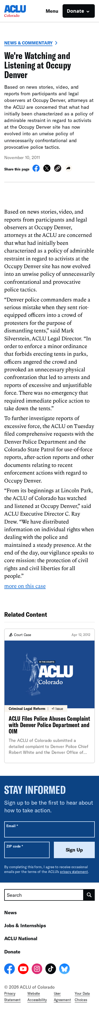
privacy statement (74, 872)
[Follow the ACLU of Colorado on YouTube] (23, 969)
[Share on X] (46, 170)
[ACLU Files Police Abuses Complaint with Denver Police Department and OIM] (49, 696)
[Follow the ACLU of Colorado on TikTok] (50, 969)
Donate (12, 951)
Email (12, 825)
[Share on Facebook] (36, 170)
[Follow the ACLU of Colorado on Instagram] (37, 969)
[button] (57, 169)
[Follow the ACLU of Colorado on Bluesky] (64, 969)
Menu (52, 11)
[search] (89, 895)
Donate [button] (75, 11)
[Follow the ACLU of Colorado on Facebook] (9, 969)
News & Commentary (28, 42)
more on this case (25, 585)
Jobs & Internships (25, 925)
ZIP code (14, 846)
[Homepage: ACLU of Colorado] (22, 11)
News (10, 912)
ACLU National (20, 938)
